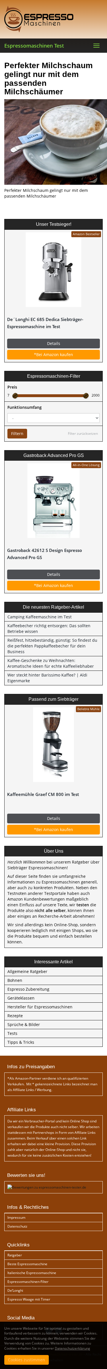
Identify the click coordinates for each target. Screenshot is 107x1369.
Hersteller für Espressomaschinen (39, 1007)
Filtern (17, 433)
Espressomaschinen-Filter (28, 1281)
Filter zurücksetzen (83, 433)
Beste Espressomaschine (27, 1264)
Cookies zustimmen (26, 1359)
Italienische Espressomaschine (31, 1272)
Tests (12, 1033)
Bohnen (14, 980)
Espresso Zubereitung (28, 989)
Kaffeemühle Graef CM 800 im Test (43, 794)
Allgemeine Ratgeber (27, 971)
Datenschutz (17, 1226)
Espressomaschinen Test (34, 45)
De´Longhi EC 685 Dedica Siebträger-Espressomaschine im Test (45, 323)
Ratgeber (14, 1255)
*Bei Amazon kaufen (53, 354)
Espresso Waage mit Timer (28, 1299)
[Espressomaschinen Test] (53, 19)
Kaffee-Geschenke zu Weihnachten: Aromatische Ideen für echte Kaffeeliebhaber (50, 663)
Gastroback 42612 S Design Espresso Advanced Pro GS (44, 553)
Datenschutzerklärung (72, 1348)
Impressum (16, 1217)
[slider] (15, 396)
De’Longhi (15, 1290)
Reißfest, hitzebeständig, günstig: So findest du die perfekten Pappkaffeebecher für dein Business (52, 645)
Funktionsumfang (24, 407)
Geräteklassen (21, 998)
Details (53, 343)
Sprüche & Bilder (23, 1024)
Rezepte (15, 1015)
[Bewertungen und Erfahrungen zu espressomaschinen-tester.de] (46, 1187)
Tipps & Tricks (20, 1042)
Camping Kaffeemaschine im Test (39, 616)
